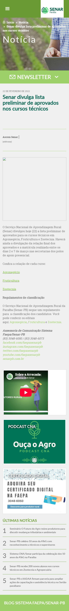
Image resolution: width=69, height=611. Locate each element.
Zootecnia (9, 289)
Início (10, 22)
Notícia (23, 22)
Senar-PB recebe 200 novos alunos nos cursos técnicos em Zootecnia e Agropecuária (34, 567)
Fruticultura (11, 281)
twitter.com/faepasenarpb (20, 351)
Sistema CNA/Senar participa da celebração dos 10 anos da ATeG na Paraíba (37, 555)
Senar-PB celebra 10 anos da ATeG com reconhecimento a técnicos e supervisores (32, 542)
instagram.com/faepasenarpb (23, 346)
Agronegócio (11, 272)
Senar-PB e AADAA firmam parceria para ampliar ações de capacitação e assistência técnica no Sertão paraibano (38, 582)
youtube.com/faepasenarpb (21, 355)
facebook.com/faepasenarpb (22, 342)
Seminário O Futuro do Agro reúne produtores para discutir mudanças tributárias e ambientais (37, 530)
